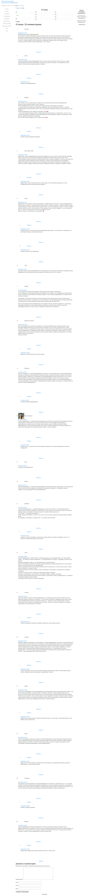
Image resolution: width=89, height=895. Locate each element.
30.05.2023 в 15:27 (22, 485)
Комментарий (19, 879)
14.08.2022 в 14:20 (22, 825)
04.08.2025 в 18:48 (22, 59)
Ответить (38, 52)
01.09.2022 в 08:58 (22, 556)
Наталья (29, 78)
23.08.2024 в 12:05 (25, 352)
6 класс (6, 11)
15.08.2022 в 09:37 (22, 782)
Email (17, 885)
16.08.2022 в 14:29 (22, 690)
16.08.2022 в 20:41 (22, 596)
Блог (7, 30)
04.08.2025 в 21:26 (25, 82)
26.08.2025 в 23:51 (22, 33)
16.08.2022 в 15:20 (25, 716)
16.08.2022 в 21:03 (25, 621)
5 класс (6, 9)
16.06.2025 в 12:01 (22, 101)
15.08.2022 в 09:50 (25, 806)
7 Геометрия (7, 16)
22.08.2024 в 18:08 (22, 324)
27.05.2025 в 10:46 (22, 154)
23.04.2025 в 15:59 (25, 249)
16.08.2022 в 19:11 (22, 641)
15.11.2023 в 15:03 (22, 372)
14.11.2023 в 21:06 (25, 445)
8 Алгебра (6, 18)
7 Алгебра (6, 13)
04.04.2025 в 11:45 (25, 229)
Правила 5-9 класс (6, 5)
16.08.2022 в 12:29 (22, 737)
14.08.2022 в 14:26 (25, 849)
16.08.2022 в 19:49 (25, 669)
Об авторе (21, 5)
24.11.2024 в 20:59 (22, 290)
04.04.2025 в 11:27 (22, 202)
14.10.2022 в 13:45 (22, 507)
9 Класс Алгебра (7, 23)
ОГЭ (12, 5)
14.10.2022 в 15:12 (25, 535)
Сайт (17, 888)
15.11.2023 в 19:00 (25, 400)
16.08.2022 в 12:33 (25, 761)
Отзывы (16, 5)
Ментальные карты (6, 26)
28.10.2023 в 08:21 (22, 465)
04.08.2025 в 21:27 (25, 135)
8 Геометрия (6, 21)
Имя (17, 882)
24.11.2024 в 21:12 (22, 269)
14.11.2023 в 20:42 (22, 419)
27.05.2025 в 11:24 (25, 181)
